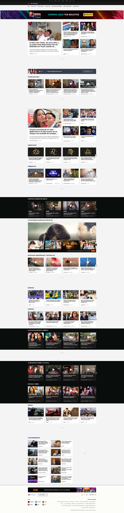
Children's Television (83, 507)
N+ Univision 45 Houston (33, 140)
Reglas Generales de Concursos (90, 505)
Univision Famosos (67, 183)
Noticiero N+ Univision (42, 472)
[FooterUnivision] (31, 494)
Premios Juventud (84, 36)
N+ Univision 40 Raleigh (67, 123)
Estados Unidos (64, 472)
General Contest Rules (76, 507)
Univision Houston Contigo (49, 183)
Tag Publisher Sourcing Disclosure (90, 503)
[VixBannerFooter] (62, 489)
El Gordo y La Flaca (32, 379)
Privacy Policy (66, 501)
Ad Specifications (68, 503)
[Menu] (28, 3)
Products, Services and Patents (66, 505)
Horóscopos (31, 162)
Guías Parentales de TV (80, 503)
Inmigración (31, 53)
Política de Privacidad (60, 501)
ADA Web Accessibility (92, 501)
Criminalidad (63, 463)
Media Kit (73, 503)
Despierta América (32, 347)
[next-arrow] (96, 87)
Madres (62, 446)
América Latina (83, 183)
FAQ (76, 503)
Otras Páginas (42, 494)
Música (30, 422)
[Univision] (34, 3)
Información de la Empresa (84, 501)
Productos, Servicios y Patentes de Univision (78, 505)
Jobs (64, 503)
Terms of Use (77, 501)
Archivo (61, 503)
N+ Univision (31, 183)
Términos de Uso (71, 501)
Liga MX (82, 123)
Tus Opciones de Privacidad (91, 507)
